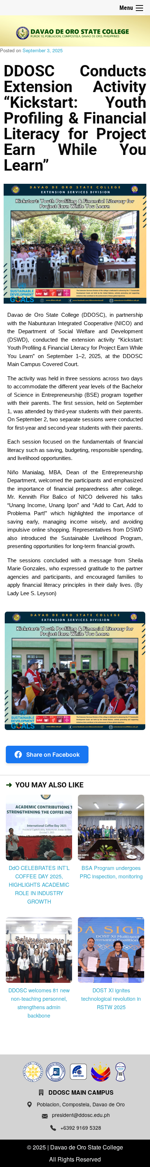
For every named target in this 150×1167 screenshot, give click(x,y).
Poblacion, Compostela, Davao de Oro (81, 1104)
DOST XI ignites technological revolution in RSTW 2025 (111, 998)
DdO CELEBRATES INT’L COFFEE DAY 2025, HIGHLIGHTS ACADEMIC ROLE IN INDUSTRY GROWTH (39, 884)
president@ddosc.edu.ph (81, 1114)
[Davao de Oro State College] (72, 33)
